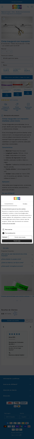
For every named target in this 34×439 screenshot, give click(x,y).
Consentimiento (9, 204)
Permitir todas (17, 241)
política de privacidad (8, 223)
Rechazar (4, 237)
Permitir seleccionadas (20, 237)
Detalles (25, 204)
